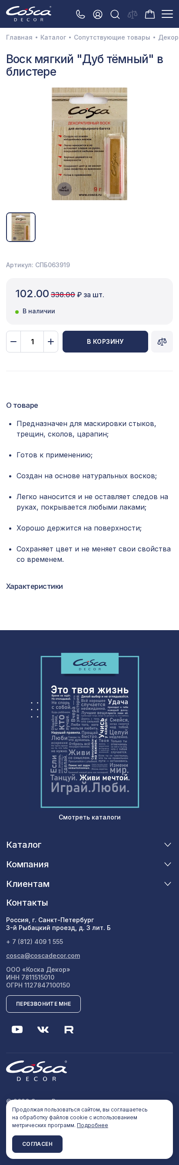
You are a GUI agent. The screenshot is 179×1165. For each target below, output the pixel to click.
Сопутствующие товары (112, 37)
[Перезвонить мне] (80, 14)
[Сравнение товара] (162, 342)
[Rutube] (69, 1030)
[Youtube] (17, 1030)
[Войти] (97, 14)
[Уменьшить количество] (13, 341)
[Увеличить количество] (51, 341)
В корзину (105, 341)
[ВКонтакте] (43, 1030)
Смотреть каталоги (90, 817)
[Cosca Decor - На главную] (28, 13)
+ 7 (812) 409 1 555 (34, 941)
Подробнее (92, 1125)
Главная (19, 37)
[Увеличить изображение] (89, 144)
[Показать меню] (167, 14)
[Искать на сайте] (115, 14)
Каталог (53, 37)
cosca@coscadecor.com (43, 955)
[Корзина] (150, 13)
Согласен (37, 1144)
